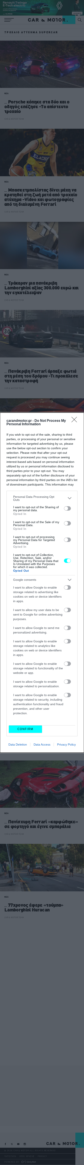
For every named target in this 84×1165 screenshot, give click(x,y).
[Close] (76, 421)
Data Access (42, 744)
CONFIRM (25, 729)
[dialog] (42, 583)
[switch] (67, 508)
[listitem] (42, 498)
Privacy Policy (66, 744)
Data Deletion (17, 744)
